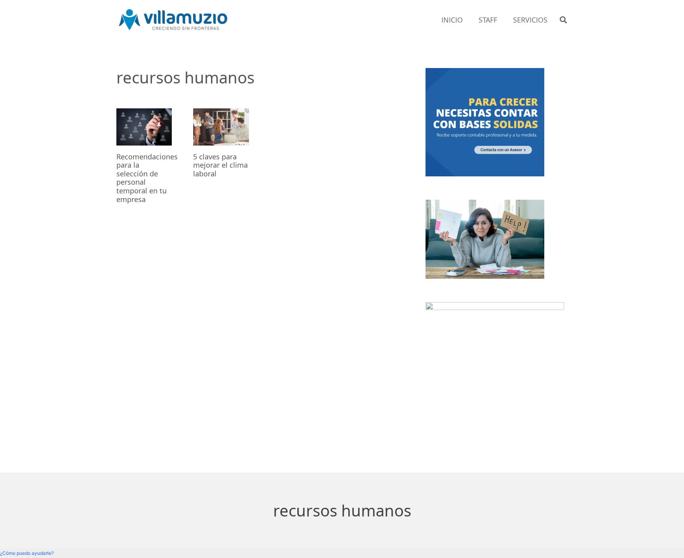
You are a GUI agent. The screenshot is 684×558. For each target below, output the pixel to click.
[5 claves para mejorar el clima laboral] (221, 127)
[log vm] (173, 20)
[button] (563, 20)
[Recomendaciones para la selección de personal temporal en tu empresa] (144, 127)
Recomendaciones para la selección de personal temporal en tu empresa (147, 178)
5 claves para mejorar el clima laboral (220, 165)
